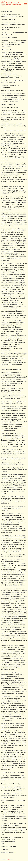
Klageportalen (10, 859)
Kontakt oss (3, 859)
